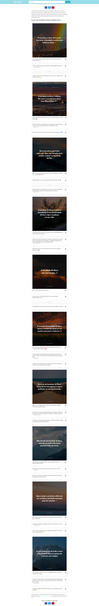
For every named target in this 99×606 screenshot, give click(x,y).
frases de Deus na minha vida (45, 596)
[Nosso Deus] (16, 2)
